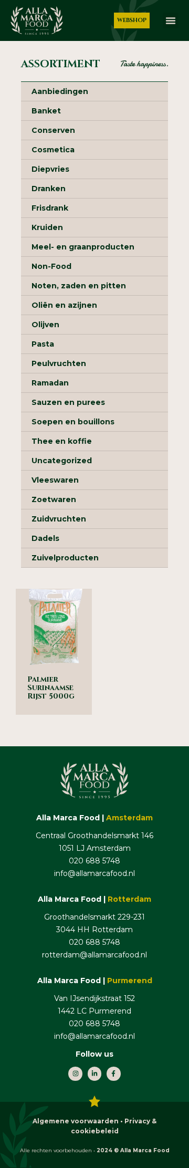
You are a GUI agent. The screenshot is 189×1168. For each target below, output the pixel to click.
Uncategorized (62, 460)
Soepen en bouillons (73, 421)
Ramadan (50, 383)
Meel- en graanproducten (83, 247)
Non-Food (51, 266)
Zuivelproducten (65, 557)
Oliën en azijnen (64, 305)
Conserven (53, 130)
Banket (46, 111)
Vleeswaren (55, 480)
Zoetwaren (54, 499)
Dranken (49, 188)
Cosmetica (53, 149)
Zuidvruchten (59, 519)
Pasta (43, 344)
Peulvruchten (59, 363)
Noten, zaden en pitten (79, 285)
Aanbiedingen (60, 91)
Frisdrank (50, 208)
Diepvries (50, 169)
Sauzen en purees (68, 402)
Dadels (45, 538)
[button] (170, 20)
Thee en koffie (62, 441)
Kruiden (47, 227)
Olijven (45, 324)
